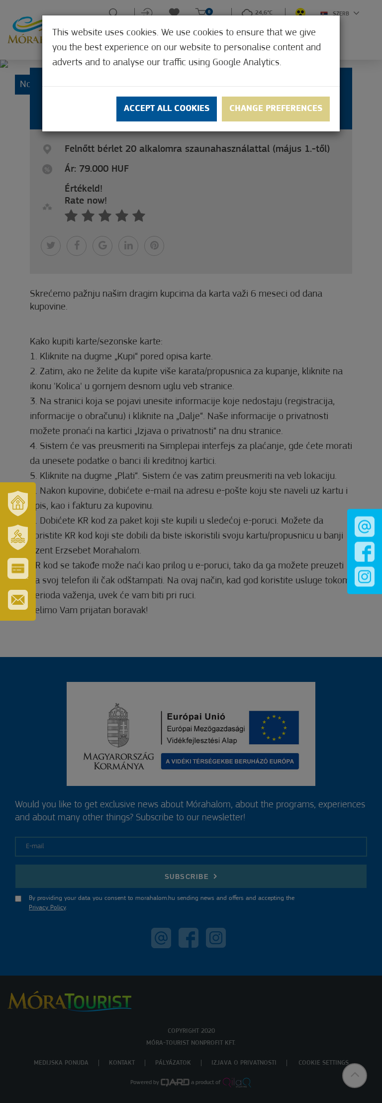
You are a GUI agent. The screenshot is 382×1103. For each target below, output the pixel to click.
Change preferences (275, 109)
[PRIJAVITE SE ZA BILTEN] (17, 600)
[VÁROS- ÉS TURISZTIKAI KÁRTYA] (17, 568)
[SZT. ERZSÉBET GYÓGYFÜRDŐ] (17, 537)
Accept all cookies (166, 109)
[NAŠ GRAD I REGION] (17, 503)
